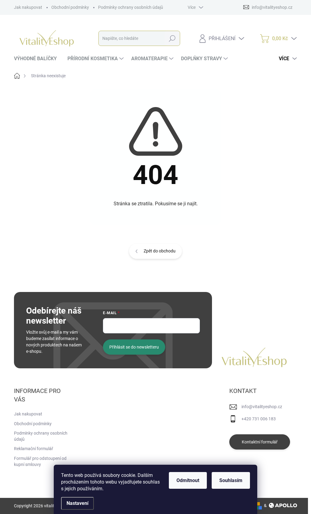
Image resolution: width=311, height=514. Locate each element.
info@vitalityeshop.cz (261, 406)
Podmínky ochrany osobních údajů (130, 7)
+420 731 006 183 (258, 418)
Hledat (172, 38)
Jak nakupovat (28, 7)
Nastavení (77, 503)
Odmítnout (187, 480)
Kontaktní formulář (260, 441)
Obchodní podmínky (70, 7)
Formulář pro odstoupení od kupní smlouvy (40, 461)
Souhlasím (230, 480)
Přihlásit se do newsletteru (134, 347)
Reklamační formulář (33, 448)
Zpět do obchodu (160, 250)
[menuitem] (37, 59)
